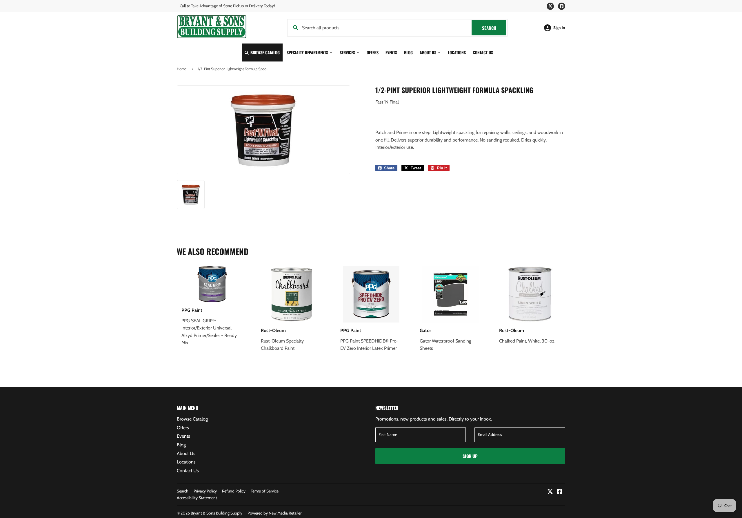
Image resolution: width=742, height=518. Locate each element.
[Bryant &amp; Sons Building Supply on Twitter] (550, 492)
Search (494, 28)
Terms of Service (265, 491)
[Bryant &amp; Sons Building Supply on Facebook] (559, 492)
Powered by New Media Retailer (274, 513)
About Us (428, 52)
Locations (457, 52)
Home (182, 68)
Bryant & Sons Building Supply (216, 513)
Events (391, 52)
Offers (373, 52)
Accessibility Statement (197, 497)
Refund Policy (233, 491)
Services (348, 52)
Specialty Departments (308, 52)
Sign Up (470, 456)
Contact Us (483, 52)
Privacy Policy (205, 491)
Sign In (559, 27)
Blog (408, 52)
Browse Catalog (264, 52)
